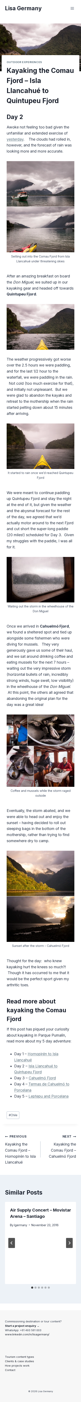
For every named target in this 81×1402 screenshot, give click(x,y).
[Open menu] (72, 8)
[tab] (32, 1288)
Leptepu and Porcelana (48, 1096)
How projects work (17, 1365)
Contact (10, 1370)
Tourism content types (19, 1356)
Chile (13, 1115)
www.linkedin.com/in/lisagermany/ (27, 1334)
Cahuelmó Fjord (42, 1078)
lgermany (20, 1225)
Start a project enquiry (20, 1325)
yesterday (15, 139)
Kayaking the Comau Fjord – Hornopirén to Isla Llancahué (20, 1149)
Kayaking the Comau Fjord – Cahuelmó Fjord (62, 1146)
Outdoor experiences (24, 62)
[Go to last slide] (11, 1243)
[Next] (69, 1243)
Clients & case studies (19, 1361)
